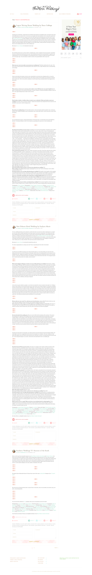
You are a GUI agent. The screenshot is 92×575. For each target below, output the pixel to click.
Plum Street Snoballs (29, 409)
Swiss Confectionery (43, 408)
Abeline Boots (40, 412)
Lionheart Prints (43, 409)
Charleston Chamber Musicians (18, 189)
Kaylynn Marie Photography (23, 407)
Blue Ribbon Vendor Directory (35, 416)
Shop (80, 14)
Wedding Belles (25, 411)
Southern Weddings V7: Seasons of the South (32, 450)
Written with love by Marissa (21, 195)
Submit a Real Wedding (16, 559)
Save (14, 339)
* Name (14, 432)
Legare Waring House (18, 38)
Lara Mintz (35, 407)
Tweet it (14, 47)
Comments (15, 198)
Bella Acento (39, 510)
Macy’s (34, 413)
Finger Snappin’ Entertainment (36, 185)
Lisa (18, 452)
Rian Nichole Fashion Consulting (39, 508)
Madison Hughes (15, 190)
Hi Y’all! (12, 14)
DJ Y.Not (49, 187)
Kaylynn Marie (19, 242)
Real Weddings (24, 14)
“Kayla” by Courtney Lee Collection (42, 411)
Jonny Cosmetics (26, 190)
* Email (14, 211)
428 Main (14, 191)
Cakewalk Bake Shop (41, 507)
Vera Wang (23, 506)
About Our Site (14, 561)
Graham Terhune (49, 456)
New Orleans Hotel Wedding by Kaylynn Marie (33, 226)
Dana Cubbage (20, 45)
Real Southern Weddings (27, 27)
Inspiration (50, 14)
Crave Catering (19, 187)
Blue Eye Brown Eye (29, 507)
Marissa (19, 27)
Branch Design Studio (39, 186)
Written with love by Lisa (20, 517)
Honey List (37, 14)
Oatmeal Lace (45, 505)
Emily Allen (23, 505)
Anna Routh (42, 456)
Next (56, 547)
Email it (54, 198)
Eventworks (28, 187)
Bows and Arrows (32, 505)
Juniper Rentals (26, 510)
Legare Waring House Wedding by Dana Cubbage (34, 25)
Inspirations (23, 452)
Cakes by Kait (53, 186)
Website (14, 215)
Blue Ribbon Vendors (65, 14)
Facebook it (15, 58)
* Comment (37, 432)
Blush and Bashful (26, 412)
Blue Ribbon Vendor (41, 235)
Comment (14, 423)
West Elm (47, 510)
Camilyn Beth (42, 473)
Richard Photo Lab (42, 503)
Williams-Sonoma (21, 511)
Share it (40, 198)
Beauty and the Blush (52, 506)
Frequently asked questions (18, 558)
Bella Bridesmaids (44, 190)
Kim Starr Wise (48, 235)
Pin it (14, 48)
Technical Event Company (40, 187)
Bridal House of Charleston (42, 189)
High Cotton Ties (22, 508)
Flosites (58, 571)
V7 (24, 501)
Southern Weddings (46, 9)
